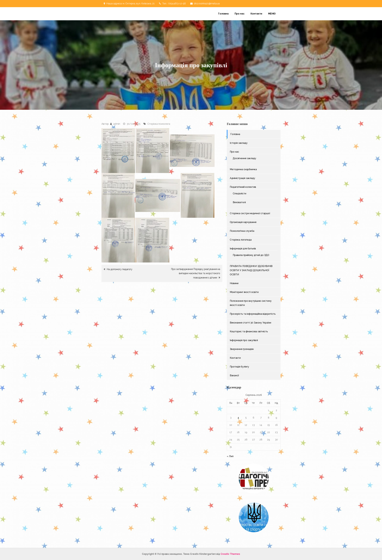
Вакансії (234, 375)
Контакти (256, 13)
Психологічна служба (242, 231)
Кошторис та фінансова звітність (249, 331)
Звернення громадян (242, 349)
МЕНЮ (272, 13)
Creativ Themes (230, 554)
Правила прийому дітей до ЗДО (251, 255)
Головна (223, 13)
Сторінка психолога (158, 123)
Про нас (240, 13)
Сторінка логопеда (241, 239)
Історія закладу (239, 143)
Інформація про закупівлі (244, 340)
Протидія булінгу (239, 366)
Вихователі (239, 202)
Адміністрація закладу (242, 178)
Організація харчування (243, 222)
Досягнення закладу (244, 158)
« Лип (230, 456)
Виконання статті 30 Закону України (250, 322)
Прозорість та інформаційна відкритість (253, 313)
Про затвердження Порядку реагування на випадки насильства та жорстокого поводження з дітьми (195, 273)
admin (116, 123)
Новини (234, 283)
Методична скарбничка (243, 169)
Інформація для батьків (243, 248)
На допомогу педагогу (119, 269)
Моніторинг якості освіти (244, 292)
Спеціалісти (239, 193)
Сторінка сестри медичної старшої (250, 213)
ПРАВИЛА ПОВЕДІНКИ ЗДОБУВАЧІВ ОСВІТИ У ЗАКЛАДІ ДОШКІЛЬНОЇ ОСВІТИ (251, 270)
